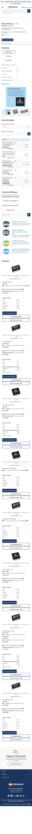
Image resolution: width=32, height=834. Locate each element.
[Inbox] (30, 7)
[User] (25, 7)
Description (8, 60)
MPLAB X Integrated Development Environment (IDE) (20, 232)
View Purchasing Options (9, 313)
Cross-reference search (7, 13)
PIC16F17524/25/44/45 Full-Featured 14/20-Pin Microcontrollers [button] (20, 32)
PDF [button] (9, 32)
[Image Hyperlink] (13, 8)
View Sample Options (16, 316)
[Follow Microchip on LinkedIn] (12, 796)
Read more (6, 84)
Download (26, 164)
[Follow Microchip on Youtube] (17, 796)
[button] (5, 33)
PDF (27, 144)
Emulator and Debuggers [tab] (10, 201)
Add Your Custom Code (16, 320)
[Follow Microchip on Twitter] (14, 796)
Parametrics (8, 52)
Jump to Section (7, 43)
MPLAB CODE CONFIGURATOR (21, 249)
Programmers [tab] (10, 210)
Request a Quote (6, 372)
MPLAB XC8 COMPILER (18, 241)
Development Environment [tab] (10, 196)
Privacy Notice (12, 804)
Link (27, 162)
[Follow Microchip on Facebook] (9, 796)
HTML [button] (12, 32)
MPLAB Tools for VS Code (19, 222)
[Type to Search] (28, 133)
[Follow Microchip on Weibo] (23, 796)
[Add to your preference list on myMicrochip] (14, 24)
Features (8, 56)
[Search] (28, 11)
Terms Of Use (5, 804)
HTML (27, 147)
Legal (17, 804)
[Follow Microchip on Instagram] (20, 796)
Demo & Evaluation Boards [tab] (10, 205)
